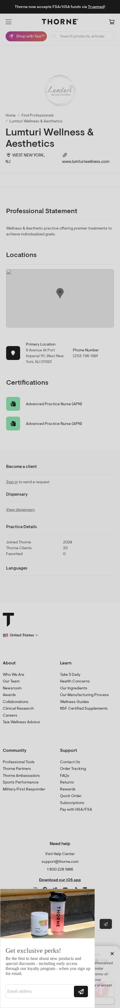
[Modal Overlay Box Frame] (47, 948)
